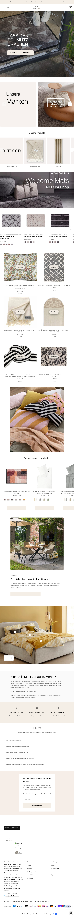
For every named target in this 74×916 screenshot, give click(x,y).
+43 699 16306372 (11, 893)
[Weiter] (71, 228)
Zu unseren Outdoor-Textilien (25, 594)
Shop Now (20, 267)
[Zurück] (3, 228)
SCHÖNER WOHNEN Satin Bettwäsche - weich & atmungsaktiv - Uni (44, 492)
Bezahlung (54, 862)
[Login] (65, 7)
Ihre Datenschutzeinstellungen (42, 914)
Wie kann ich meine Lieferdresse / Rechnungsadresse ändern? (25, 764)
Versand (53, 865)
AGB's (29, 865)
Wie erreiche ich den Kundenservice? (17, 752)
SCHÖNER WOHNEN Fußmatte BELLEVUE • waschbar (17, 492)
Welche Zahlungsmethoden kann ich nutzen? (20, 758)
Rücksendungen (55, 868)
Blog (52, 875)
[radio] (4, 499)
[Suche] (8, 7)
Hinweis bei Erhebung (24, 914)
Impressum (30, 878)
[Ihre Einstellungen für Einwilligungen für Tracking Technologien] (71, 913)
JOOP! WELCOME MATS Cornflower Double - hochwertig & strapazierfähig (11, 236)
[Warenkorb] (69, 7)
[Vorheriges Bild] (4, 104)
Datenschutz (30, 862)
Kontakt (53, 871)
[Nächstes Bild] (70, 104)
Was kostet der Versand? (13, 740)
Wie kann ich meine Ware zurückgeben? (18, 746)
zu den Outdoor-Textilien (20, 48)
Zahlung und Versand (33, 871)
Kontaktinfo (30, 875)
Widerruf (29, 868)
